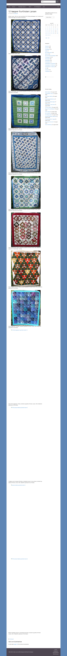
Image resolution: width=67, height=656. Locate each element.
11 (51, 29)
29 (46, 35)
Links (44, 6)
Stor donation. (47, 113)
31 (49, 35)
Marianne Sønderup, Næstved (50, 116)
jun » (49, 37)
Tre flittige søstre (48, 114)
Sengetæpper (47, 61)
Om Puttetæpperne (37, 6)
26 (53, 33)
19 (53, 31)
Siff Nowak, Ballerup (49, 96)
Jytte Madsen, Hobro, (49, 93)
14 (57, 29)
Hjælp (46, 50)
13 (55, 29)
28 (57, 33)
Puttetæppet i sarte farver (50, 104)
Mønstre (46, 54)
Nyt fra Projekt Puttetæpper (50, 55)
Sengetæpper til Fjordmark (50, 63)
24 (49, 33)
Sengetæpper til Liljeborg (50, 66)
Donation (47, 47)
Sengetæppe (47, 60)
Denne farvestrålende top (50, 99)
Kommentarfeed (56, 652)
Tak (45, 68)
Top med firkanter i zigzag (50, 119)
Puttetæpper (47, 57)
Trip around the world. (49, 121)
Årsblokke (47, 46)
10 (49, 29)
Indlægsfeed (56, 651)
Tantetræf (47, 69)
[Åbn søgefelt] (58, 6)
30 (48, 35)
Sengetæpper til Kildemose (50, 65)
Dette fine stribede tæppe (50, 101)
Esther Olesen (47, 111)
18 (51, 31)
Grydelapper (47, 49)
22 (46, 33)
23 (48, 33)
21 (57, 31)
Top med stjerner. (48, 107)
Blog (9, 6)
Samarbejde (47, 58)
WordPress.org (55, 654)
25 (51, 33)
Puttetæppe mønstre (22, 6)
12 (53, 29)
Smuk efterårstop (48, 124)
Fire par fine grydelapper (49, 108)
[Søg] (57, 1)
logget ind (16, 644)
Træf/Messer (47, 71)
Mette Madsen (47, 91)
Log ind (55, 649)
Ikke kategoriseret (48, 52)
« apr (46, 37)
